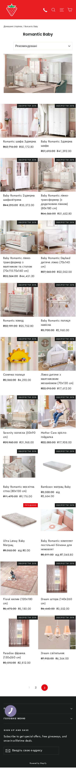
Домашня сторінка (13, 26)
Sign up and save (16, 730)
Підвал (9, 708)
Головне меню (14, 718)
